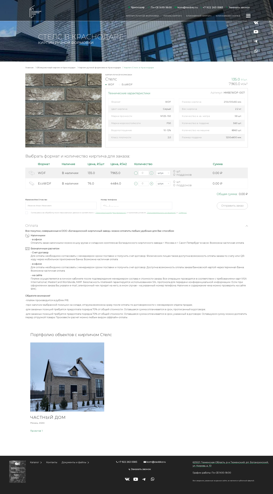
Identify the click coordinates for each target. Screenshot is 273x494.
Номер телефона (109, 200)
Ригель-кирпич (173, 16)
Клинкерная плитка (228, 16)
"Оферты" (182, 213)
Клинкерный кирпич (198, 16)
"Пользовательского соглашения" (161, 213)
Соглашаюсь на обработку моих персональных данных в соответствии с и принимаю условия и (109, 213)
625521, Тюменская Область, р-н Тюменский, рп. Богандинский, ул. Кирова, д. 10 (231, 464)
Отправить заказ (232, 205)
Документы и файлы (74, 462)
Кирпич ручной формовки (142, 16)
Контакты (51, 462)
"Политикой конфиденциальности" (110, 213)
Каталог (34, 462)
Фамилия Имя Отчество (36, 200)
